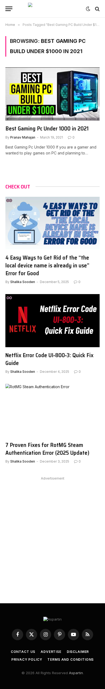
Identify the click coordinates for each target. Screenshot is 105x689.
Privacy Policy (26, 659)
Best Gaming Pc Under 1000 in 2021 (47, 128)
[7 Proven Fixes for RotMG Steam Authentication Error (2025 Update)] (52, 410)
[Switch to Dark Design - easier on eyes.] (88, 8)
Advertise (51, 652)
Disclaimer (78, 652)
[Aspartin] (52, 9)
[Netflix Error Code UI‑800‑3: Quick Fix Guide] (52, 320)
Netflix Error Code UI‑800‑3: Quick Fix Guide (49, 359)
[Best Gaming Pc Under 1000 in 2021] (52, 93)
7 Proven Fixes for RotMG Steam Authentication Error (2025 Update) (47, 448)
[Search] (97, 9)
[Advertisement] (52, 534)
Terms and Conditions (70, 659)
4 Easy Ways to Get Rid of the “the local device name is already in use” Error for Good (47, 265)
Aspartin (76, 673)
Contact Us (23, 652)
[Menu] (8, 9)
